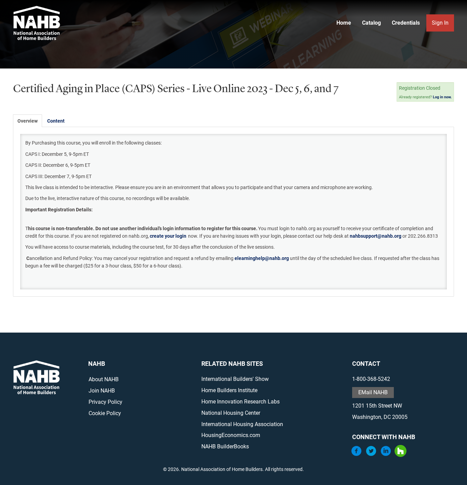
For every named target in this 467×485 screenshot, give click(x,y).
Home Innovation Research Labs (240, 401)
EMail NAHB (373, 392)
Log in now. (442, 97)
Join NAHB (102, 390)
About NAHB (104, 379)
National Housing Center (230, 413)
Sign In (440, 23)
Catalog (371, 23)
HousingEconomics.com (230, 435)
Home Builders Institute (229, 390)
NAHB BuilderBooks (225, 446)
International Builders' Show (235, 379)
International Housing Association (242, 424)
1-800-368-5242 (371, 379)
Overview (27, 121)
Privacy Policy (105, 402)
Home (343, 23)
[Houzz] (400, 455)
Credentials (406, 23)
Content (56, 121)
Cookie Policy (105, 413)
